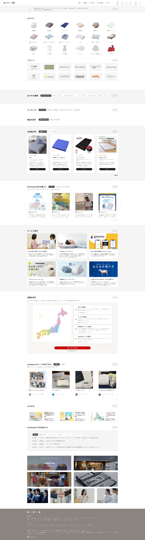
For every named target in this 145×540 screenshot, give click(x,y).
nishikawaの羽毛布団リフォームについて (85, 332)
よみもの (50, 530)
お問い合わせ (84, 530)
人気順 (63, 364)
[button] (25, 154)
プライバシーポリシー (51, 532)
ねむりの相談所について (82, 312)
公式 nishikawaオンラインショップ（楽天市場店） (35, 534)
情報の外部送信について (101, 532)
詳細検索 (28, 530)
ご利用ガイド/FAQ (77, 530)
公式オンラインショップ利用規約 (32, 532)
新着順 (56, 364)
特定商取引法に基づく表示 (90, 532)
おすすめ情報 (45, 530)
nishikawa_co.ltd (33, 212)
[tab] (45, 95)
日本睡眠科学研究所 (57, 530)
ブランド (29, 523)
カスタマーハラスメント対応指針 (112, 532)
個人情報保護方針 (43, 532)
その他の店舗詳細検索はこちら (72, 350)
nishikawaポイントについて (82, 341)
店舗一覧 (33, 530)
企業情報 (64, 530)
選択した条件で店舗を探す (72, 348)
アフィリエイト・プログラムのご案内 (63, 532)
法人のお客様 (70, 530)
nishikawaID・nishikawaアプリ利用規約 (77, 532)
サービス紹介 (39, 530)
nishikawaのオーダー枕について (83, 322)
